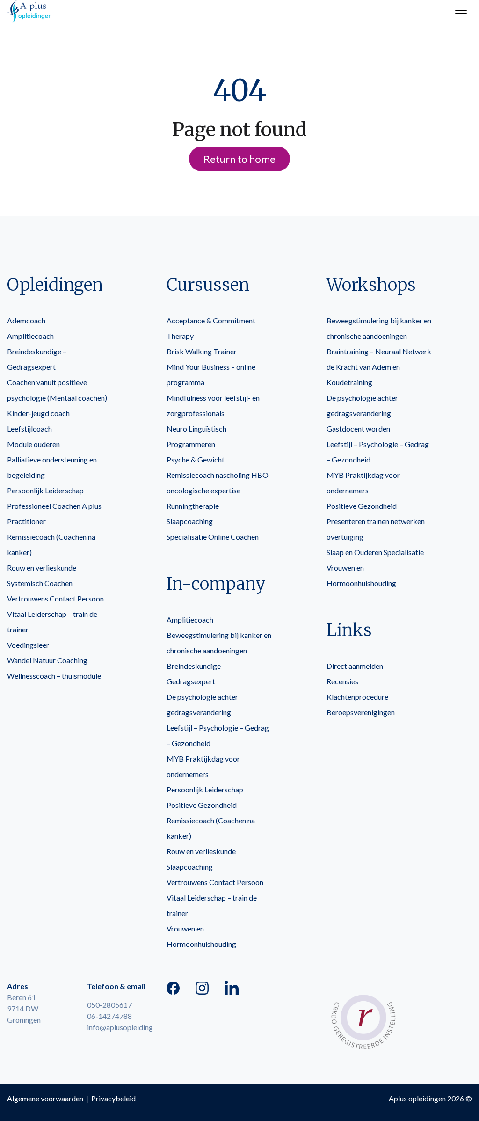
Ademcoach (26, 320)
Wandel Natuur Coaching (47, 660)
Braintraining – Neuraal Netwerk (379, 351)
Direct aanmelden (355, 665)
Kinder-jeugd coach (38, 413)
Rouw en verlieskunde (41, 567)
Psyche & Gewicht (196, 459)
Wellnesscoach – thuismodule (54, 675)
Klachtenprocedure (357, 696)
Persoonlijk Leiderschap (45, 490)
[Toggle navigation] (461, 11)
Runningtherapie (193, 505)
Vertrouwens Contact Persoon (55, 598)
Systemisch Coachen (40, 583)
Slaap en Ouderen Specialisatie (375, 552)
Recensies (342, 681)
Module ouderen (33, 444)
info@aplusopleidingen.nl (127, 1027)
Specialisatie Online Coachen (213, 536)
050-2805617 (109, 1004)
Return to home (239, 159)
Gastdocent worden (358, 428)
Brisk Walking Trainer (202, 351)
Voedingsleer (28, 644)
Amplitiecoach (30, 335)
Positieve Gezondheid (202, 804)
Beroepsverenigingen (361, 712)
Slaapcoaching (190, 521)
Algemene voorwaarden (45, 1098)
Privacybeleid (113, 1098)
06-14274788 (109, 1015)
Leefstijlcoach (29, 428)
